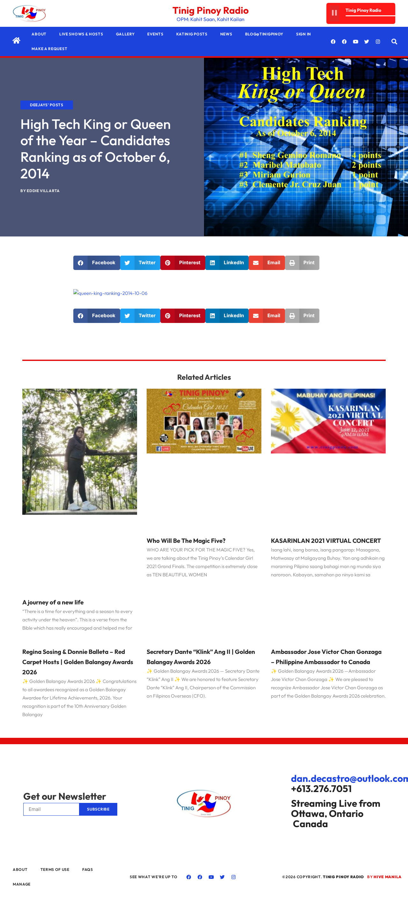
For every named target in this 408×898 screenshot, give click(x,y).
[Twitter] (367, 41)
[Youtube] (356, 41)
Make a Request (49, 48)
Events (155, 34)
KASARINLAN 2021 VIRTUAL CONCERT (326, 540)
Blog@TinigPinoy (264, 34)
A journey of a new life (53, 602)
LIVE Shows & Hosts (81, 34)
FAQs (87, 869)
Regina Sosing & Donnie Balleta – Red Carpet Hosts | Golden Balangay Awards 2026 (77, 662)
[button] (394, 41)
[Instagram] (378, 41)
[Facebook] (333, 41)
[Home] (16, 40)
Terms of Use (54, 869)
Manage (22, 884)
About (39, 34)
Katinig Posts (192, 34)
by (384, 876)
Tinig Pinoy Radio (210, 10)
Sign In (303, 34)
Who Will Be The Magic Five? (186, 540)
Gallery (125, 34)
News (226, 34)
